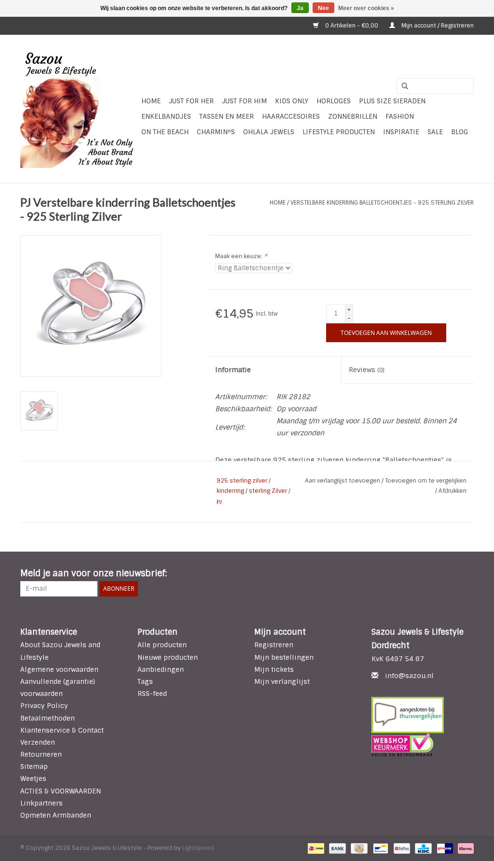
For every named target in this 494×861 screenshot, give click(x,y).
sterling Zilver (268, 491)
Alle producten (162, 644)
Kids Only (291, 101)
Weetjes (33, 778)
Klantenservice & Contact (62, 730)
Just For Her (191, 101)
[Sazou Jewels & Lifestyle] (79, 108)
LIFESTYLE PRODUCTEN (338, 131)
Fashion (399, 116)
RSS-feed (152, 693)
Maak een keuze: (241, 256)
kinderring (230, 491)
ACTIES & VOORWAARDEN (60, 791)
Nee (323, 8)
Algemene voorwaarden (59, 669)
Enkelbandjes (166, 116)
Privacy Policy (44, 705)
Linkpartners (41, 803)
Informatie (233, 369)
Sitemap (34, 766)
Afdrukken (453, 491)
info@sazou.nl (409, 675)
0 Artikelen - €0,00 (352, 25)
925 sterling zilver (242, 481)
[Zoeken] (401, 86)
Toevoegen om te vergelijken (426, 481)
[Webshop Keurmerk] (422, 744)
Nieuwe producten (167, 657)
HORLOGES (333, 101)
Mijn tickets (274, 669)
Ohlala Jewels (268, 131)
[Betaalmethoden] (315, 848)
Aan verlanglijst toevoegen (343, 481)
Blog (459, 131)
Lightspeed (198, 848)
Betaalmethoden (47, 718)
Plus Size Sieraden (392, 101)
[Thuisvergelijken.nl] (422, 715)
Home (151, 101)
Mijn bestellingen (284, 657)
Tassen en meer (226, 116)
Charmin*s (216, 131)
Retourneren (41, 754)
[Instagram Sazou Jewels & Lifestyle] (466, 574)
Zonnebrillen (352, 116)
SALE (435, 131)
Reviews (366, 369)
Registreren (273, 644)
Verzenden (37, 742)
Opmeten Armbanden (55, 815)
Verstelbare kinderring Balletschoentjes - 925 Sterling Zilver (382, 203)
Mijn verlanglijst (282, 681)
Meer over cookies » (366, 8)
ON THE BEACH (165, 131)
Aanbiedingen (160, 669)
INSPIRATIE (401, 131)
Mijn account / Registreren (437, 25)
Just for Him (244, 101)
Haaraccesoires (291, 116)
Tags (145, 681)
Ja (300, 8)
